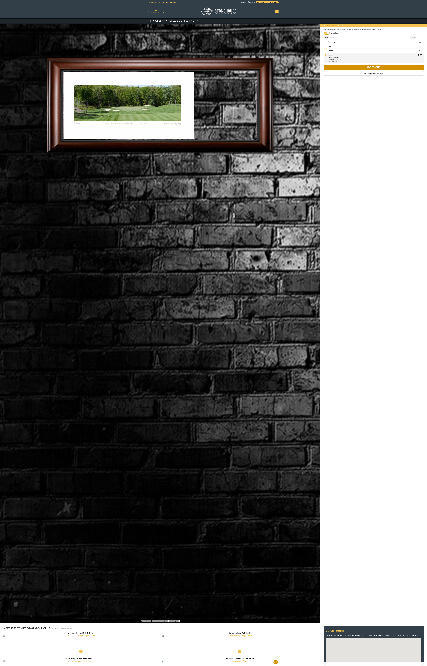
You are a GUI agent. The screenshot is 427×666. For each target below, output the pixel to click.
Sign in (251, 2)
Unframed (419, 37)
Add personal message (374, 73)
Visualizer (335, 33)
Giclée (326, 37)
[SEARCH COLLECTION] (150, 10)
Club (374, 46)
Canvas (332, 37)
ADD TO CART (373, 67)
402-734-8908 (171, 2)
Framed (413, 37)
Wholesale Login (272, 2)
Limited (374, 58)
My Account (261, 2)
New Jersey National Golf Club (266, 21)
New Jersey (248, 21)
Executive (374, 42)
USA (240, 21)
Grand (374, 50)
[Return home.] (213, 11)
